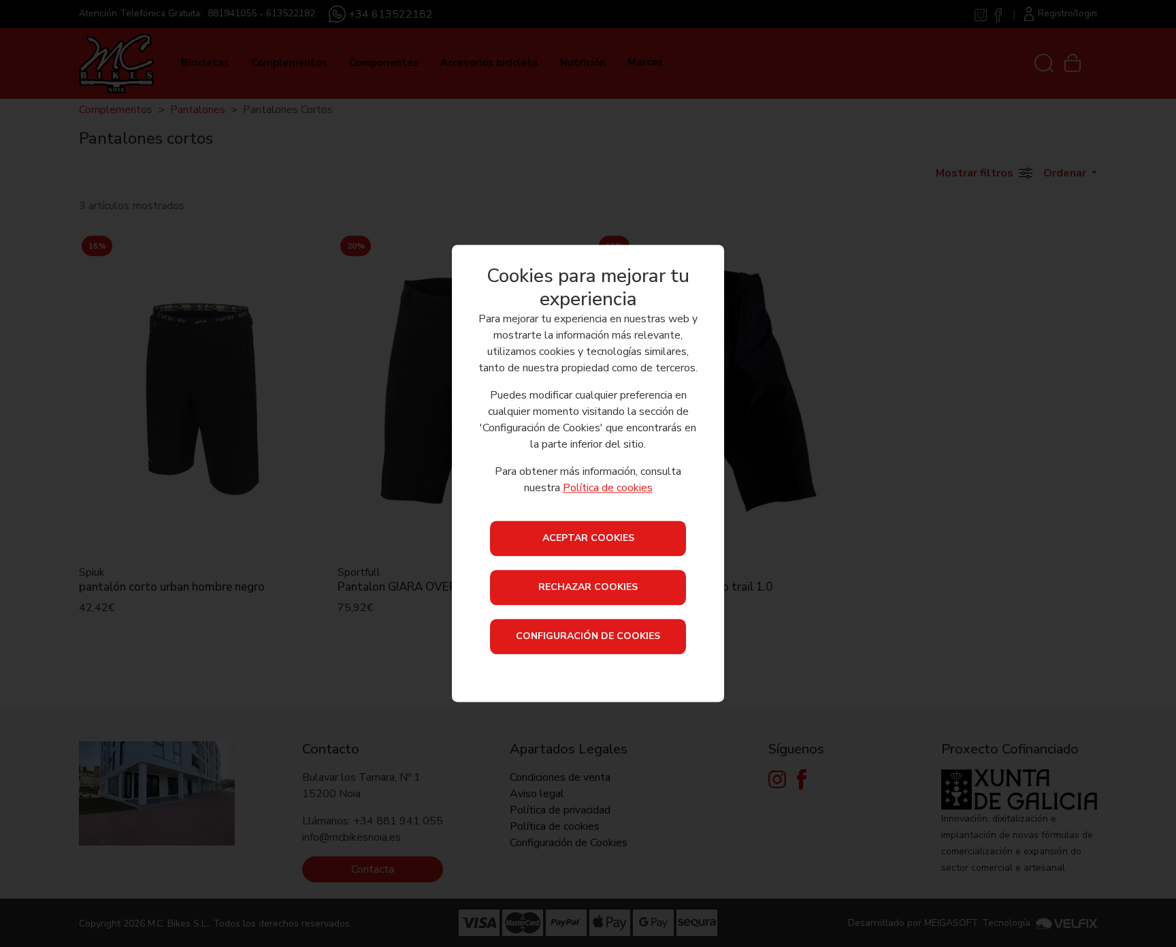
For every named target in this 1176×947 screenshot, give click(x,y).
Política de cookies (608, 488)
